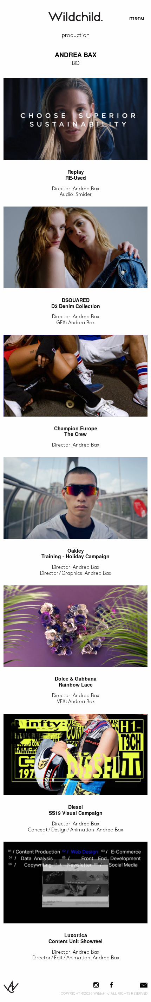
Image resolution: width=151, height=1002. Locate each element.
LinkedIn (127, 985)
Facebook (111, 985)
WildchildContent (75, 16)
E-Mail (143, 985)
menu (136, 18)
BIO (75, 63)
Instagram (96, 985)
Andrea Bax (76, 54)
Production (76, 35)
